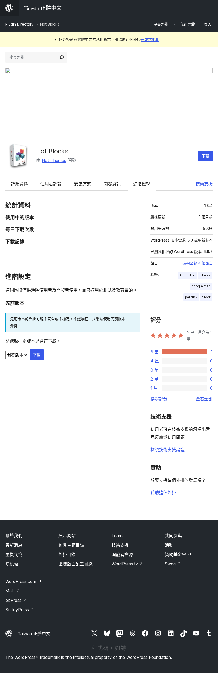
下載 (205, 156)
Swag (173, 563)
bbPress (16, 600)
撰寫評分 (158, 398)
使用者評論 (51, 183)
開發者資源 (122, 554)
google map (201, 286)
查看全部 (204, 398)
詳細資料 (19, 183)
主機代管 (13, 554)
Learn (117, 535)
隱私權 (11, 563)
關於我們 (13, 535)
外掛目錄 (67, 554)
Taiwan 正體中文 (34, 633)
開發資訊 (112, 183)
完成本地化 (150, 39)
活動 (169, 545)
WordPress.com (23, 581)
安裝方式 (82, 183)
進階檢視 (141, 183)
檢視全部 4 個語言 (197, 263)
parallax (191, 297)
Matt (12, 590)
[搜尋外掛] (61, 57)
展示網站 (67, 535)
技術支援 (204, 183)
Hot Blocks (52, 151)
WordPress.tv (127, 563)
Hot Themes (54, 160)
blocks (205, 275)
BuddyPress (19, 609)
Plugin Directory (19, 24)
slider (206, 297)
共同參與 (173, 535)
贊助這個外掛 (163, 492)
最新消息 (13, 545)
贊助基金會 (178, 554)
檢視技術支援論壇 (167, 449)
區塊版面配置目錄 (75, 563)
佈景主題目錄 (71, 545)
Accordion (187, 275)
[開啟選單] (209, 8)
